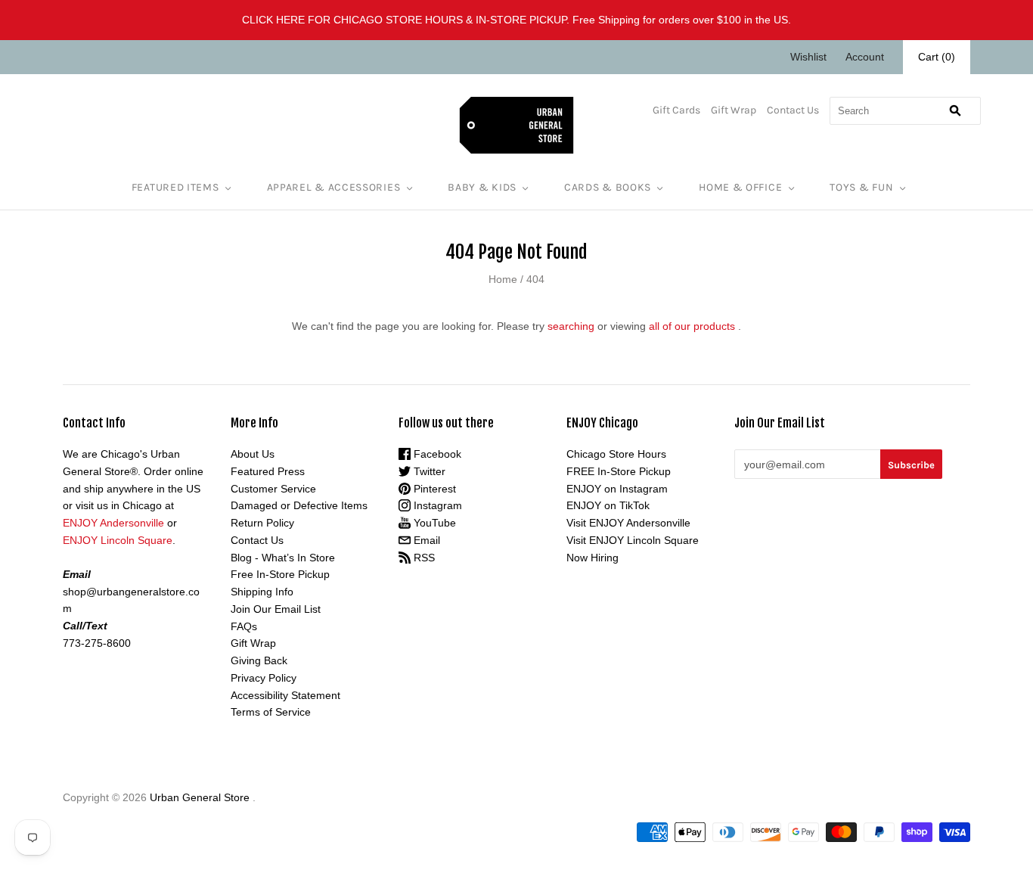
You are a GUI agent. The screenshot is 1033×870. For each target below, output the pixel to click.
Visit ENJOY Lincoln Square (632, 540)
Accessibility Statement (285, 695)
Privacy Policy (263, 678)
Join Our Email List (276, 609)
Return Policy (262, 523)
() (936, 57)
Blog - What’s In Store (283, 558)
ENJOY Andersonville (113, 523)
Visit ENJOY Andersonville (628, 523)
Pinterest (433, 489)
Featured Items (175, 187)
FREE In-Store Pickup (618, 471)
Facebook (436, 454)
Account (864, 57)
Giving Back (259, 660)
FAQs (244, 626)
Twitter (428, 471)
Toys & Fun (861, 187)
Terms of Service (271, 712)
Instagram (436, 505)
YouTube (433, 523)
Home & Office (740, 187)
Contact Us (793, 110)
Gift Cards (676, 110)
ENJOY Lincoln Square (117, 540)
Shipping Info (262, 592)
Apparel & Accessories (334, 187)
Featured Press (268, 471)
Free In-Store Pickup (280, 574)
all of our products (692, 326)
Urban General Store (200, 797)
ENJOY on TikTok (608, 505)
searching (571, 326)
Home (503, 279)
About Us (253, 454)
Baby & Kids (482, 187)
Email (425, 540)
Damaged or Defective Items (299, 505)
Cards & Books (607, 187)
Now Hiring (592, 558)
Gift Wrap (733, 110)
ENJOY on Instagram (617, 489)
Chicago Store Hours (616, 454)
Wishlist (808, 57)
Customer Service (273, 489)
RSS (423, 558)
